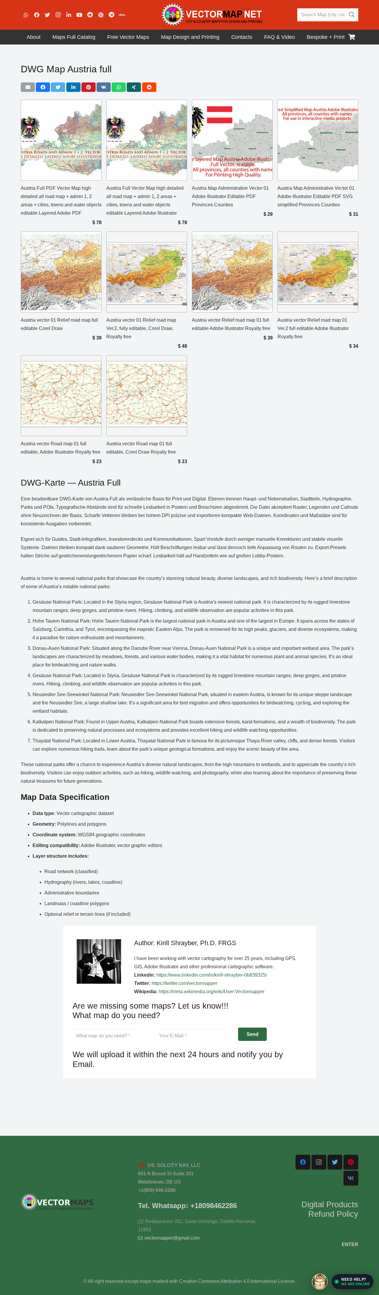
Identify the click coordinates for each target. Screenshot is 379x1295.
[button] (352, 1281)
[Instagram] (58, 14)
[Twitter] (47, 14)
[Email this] (28, 87)
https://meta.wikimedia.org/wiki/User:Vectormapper (211, 991)
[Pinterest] (100, 14)
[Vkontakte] (350, 1178)
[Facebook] (36, 14)
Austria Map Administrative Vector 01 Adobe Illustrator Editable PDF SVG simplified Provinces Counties (315, 196)
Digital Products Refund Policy (329, 1209)
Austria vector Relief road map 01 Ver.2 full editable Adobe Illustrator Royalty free (313, 328)
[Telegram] (111, 14)
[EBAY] (122, 14)
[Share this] (43, 87)
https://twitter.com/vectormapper (184, 983)
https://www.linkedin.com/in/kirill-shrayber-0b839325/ (211, 974)
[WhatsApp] (26, 14)
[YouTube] (79, 14)
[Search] (351, 14)
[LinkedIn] (68, 14)
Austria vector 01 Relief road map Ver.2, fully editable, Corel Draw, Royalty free (141, 328)
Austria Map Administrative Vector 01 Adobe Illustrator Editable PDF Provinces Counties (230, 196)
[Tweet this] (58, 87)
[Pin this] (88, 87)
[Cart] (351, 37)
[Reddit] (90, 14)
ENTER (350, 1244)
